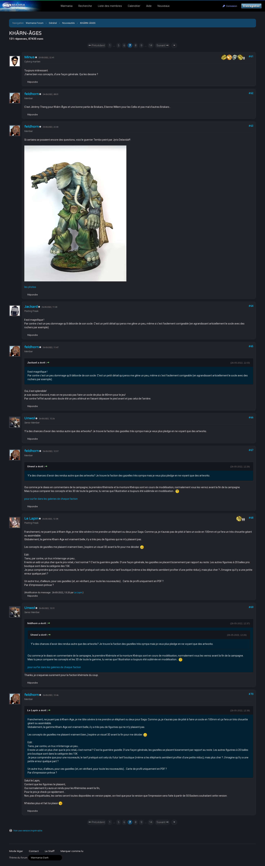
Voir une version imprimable (27, 830)
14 (150, 45)
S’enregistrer (251, 6)
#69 (251, 607)
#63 (251, 125)
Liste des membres (110, 6)
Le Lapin (31, 518)
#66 (251, 417)
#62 (251, 93)
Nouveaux (163, 6)
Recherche (85, 6)
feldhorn (31, 94)
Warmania (66, 6)
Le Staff (49, 851)
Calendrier (134, 6)
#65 (251, 346)
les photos (30, 287)
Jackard (31, 306)
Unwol (29, 418)
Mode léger (16, 851)
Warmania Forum (34, 23)
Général (53, 23)
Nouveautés (68, 23)
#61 (251, 56)
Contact (34, 851)
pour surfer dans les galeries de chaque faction (51, 498)
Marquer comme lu (71, 851)
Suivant (161, 45)
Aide (149, 6)
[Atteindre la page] (174, 45)
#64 (251, 305)
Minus (29, 57)
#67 (251, 450)
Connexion (231, 6)
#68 (251, 517)
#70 (251, 694)
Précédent (98, 45)
